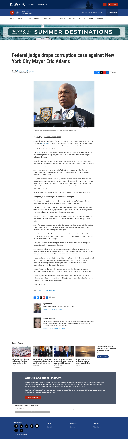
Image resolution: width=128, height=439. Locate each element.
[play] (12, 13)
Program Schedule (32, 18)
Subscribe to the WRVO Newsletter (26, 405)
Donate (113, 4)
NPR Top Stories (50, 290)
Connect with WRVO (96, 18)
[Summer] (64, 32)
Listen (12, 18)
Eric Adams (45, 143)
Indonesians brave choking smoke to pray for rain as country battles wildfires (20, 361)
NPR (40, 290)
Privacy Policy (97, 427)
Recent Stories (17, 343)
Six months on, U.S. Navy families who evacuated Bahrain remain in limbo (83, 361)
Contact (72, 427)
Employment (73, 423)
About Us (82, 18)
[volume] (17, 13)
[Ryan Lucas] (37, 308)
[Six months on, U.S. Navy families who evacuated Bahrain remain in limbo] (85, 351)
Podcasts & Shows (49, 18)
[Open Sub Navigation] (16, 18)
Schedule (49, 427)
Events (62, 18)
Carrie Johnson (29, 71)
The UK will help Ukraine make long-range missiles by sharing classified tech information (43, 361)
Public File (96, 423)
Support (72, 18)
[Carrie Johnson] (37, 323)
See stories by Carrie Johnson (54, 328)
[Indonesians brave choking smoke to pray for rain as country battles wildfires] (21, 351)
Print (114, 72)
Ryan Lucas (20, 71)
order (38, 152)
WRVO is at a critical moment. (43, 378)
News (20, 18)
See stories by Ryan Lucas (52, 309)
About (49, 423)
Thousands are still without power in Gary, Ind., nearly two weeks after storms (106, 348)
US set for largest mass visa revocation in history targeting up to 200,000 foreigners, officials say (63, 362)
